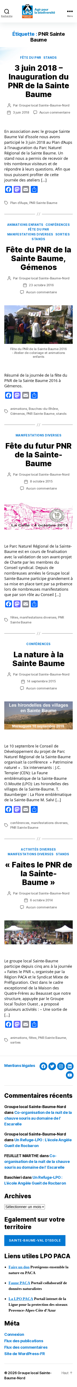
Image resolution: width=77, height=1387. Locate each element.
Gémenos (17, 414)
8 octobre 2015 (41, 481)
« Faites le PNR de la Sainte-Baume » (38, 873)
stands (50, 57)
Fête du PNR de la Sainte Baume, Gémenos (38, 258)
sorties (62, 234)
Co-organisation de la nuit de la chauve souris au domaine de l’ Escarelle (38, 1118)
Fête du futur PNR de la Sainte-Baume (38, 454)
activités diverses (38, 849)
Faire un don (19, 1267)
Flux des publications (23, 1341)
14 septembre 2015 (41, 681)
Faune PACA (19, 1283)
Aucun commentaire (54, 112)
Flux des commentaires (25, 1347)
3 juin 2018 (21, 112)
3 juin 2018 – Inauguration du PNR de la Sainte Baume (38, 81)
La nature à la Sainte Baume (38, 659)
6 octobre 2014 (41, 900)
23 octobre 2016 (41, 285)
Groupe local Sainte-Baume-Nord (44, 105)
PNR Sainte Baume (43, 203)
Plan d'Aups (19, 203)
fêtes (14, 617)
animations (18, 409)
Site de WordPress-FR (24, 1353)
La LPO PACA (21, 1298)
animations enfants (25, 224)
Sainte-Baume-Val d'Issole (35, 1240)
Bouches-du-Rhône (43, 409)
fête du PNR (30, 57)
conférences (58, 224)
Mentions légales (19, 1065)
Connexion (14, 1334)
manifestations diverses (30, 234)
